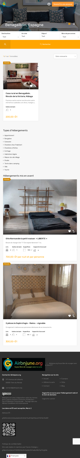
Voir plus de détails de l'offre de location (20, 84)
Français (14, 456)
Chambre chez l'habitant (13, 145)
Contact (46, 386)
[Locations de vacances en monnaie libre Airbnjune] (4, 6)
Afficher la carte (49, 382)
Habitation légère (10, 154)
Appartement (9, 135)
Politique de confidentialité (11, 444)
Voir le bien (40, 223)
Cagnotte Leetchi (48, 399)
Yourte (6, 170)
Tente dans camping (11, 163)
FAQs (63, 382)
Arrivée (24, 33)
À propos (64, 379)
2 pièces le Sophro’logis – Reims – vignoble (25, 323)
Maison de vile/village (12, 157)
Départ (44, 33)
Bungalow (8, 139)
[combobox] (10, 37)
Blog (63, 386)
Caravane (7, 142)
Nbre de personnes (68, 33)
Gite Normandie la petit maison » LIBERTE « (27, 238)
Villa (5, 167)
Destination (6, 33)
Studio (6, 160)
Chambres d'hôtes (11, 148)
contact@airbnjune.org (14, 388)
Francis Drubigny (32, 447)
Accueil (45, 379)
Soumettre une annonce (63, 4)
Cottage (7, 151)
